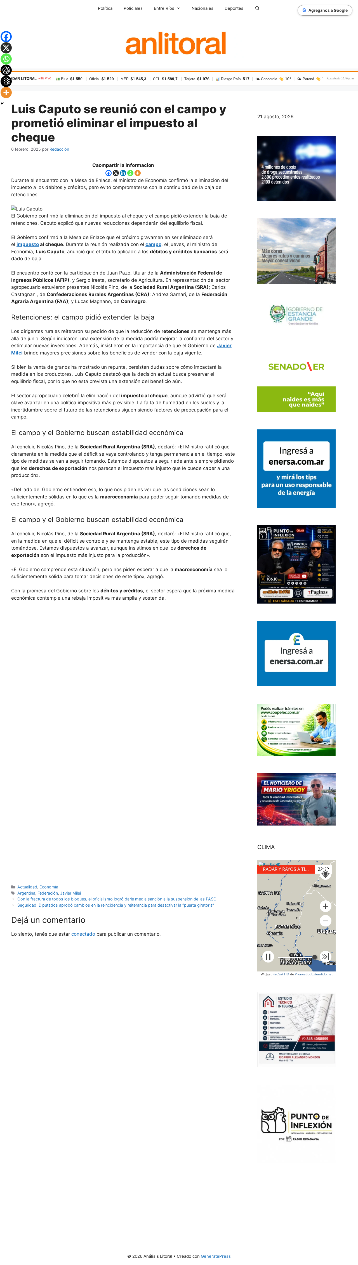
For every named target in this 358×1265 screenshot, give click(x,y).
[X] (116, 173)
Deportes (234, 8)
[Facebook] (108, 173)
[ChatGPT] (6, 70)
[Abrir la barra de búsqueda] (257, 8)
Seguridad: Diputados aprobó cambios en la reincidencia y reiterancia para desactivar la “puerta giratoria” (115, 905)
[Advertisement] (123, 742)
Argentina (26, 893)
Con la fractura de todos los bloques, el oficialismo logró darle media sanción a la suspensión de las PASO (116, 899)
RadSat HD (280, 974)
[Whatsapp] (130, 173)
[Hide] (2, 103)
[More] (138, 173)
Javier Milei (70, 893)
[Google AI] (6, 81)
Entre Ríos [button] (164, 8)
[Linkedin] (123, 173)
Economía (48, 887)
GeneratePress (216, 1256)
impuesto (28, 244)
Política (105, 8)
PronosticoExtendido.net (314, 974)
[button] (325, 906)
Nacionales (202, 8)
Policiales (133, 8)
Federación (47, 893)
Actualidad (27, 887)
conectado (83, 934)
